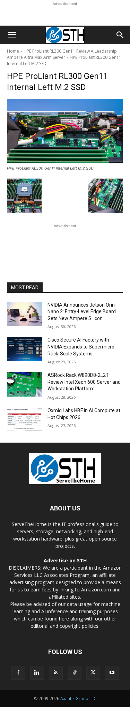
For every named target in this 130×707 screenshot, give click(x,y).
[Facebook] (18, 673)
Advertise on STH (65, 560)
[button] (12, 35)
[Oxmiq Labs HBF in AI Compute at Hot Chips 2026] (24, 419)
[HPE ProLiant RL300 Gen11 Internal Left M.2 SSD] (65, 131)
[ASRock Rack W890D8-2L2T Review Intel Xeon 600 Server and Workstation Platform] (24, 384)
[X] (93, 673)
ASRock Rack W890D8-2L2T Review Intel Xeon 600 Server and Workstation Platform (84, 381)
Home (13, 51)
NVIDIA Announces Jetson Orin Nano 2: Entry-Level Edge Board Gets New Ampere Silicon (81, 311)
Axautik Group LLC (78, 698)
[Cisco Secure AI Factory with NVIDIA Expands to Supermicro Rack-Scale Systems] (24, 349)
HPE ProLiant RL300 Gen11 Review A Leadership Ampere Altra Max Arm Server (62, 54)
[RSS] (56, 673)
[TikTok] (74, 673)
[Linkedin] (37, 673)
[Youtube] (112, 673)
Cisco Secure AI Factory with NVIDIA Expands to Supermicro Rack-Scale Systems (80, 346)
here (64, 618)
